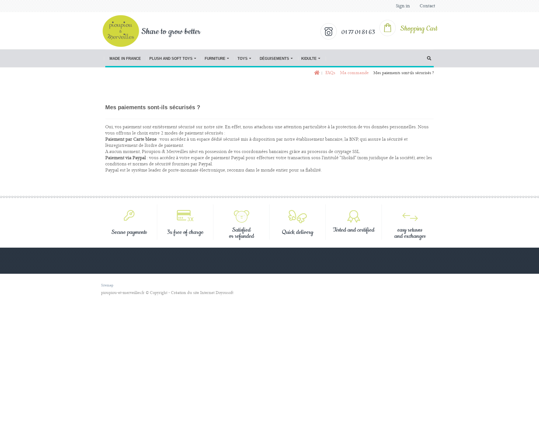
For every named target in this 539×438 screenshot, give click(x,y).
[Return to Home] (316, 73)
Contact (427, 6)
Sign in (403, 6)
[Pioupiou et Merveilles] (124, 30)
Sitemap (107, 285)
